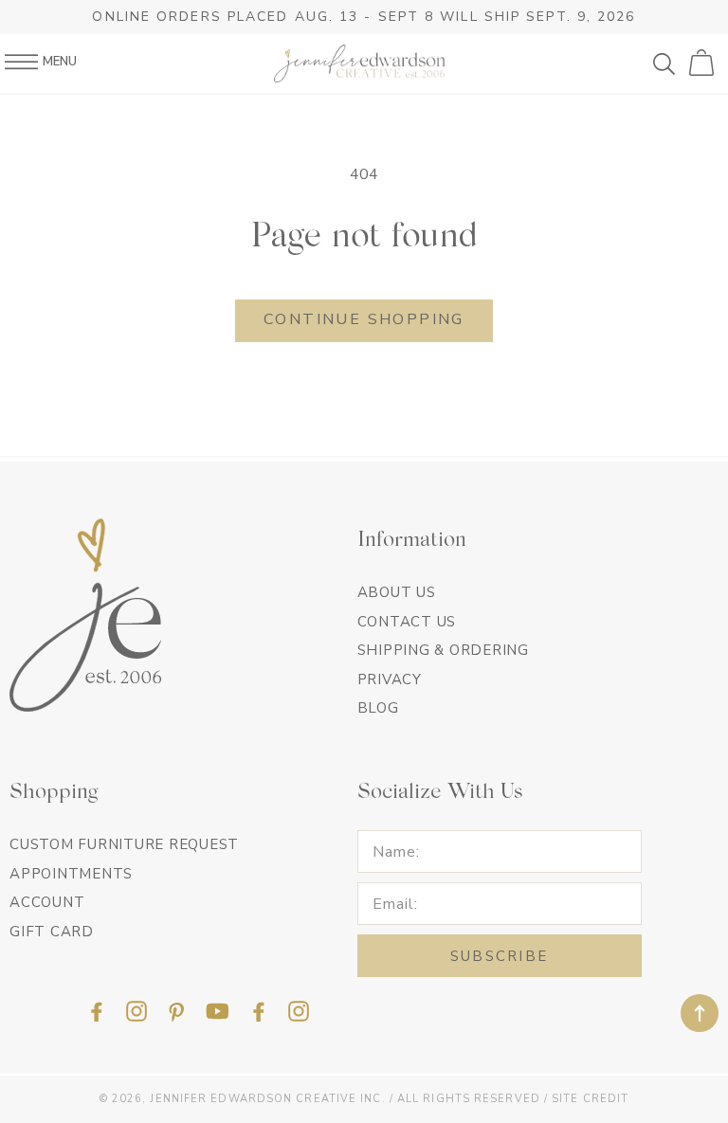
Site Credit (590, 1099)
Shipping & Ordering (443, 650)
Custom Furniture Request (124, 844)
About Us (396, 592)
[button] (671, 63)
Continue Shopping (364, 319)
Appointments (71, 873)
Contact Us (407, 621)
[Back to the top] (700, 1013)
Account (46, 902)
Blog (378, 707)
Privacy (389, 679)
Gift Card (51, 931)
